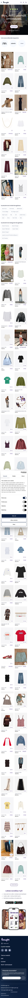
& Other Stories (22, 214)
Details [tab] (14, 476)
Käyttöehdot (3, 993)
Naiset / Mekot (15, 228)
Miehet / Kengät (5, 232)
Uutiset (3, 962)
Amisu (8, 217)
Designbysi (10, 262)
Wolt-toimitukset (6, 965)
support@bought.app (8, 990)
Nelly (21, 217)
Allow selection (14, 520)
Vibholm (10, 133)
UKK (2, 958)
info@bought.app (14, 987)
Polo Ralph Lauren (14, 211)
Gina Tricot (4, 208)
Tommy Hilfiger (5, 211)
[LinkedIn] (6, 950)
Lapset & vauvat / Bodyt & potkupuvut (10, 235)
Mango (24, 751)
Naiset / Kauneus (5, 225)
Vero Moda (11, 208)
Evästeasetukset (14, 992)
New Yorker (15, 217)
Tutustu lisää (14, 884)
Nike (11, 214)
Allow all (14, 515)
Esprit (3, 217)
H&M (11, 304)
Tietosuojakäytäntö (5, 995)
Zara (24, 69)
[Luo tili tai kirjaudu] (23, 2)
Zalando (10, 325)
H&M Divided (19, 208)
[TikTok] (9, 950)
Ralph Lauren (4, 214)
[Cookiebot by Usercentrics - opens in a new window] (21, 472)
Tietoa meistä (5, 955)
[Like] (12, 67)
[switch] (25, 502)
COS (16, 214)
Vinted (24, 176)
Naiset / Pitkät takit (6, 228)
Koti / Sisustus (5, 238)
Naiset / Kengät (15, 225)
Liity (23, 977)
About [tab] (23, 476)
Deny (14, 524)
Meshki (24, 112)
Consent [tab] (5, 476)
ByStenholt (10, 69)
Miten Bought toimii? (13, 30)
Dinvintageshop (22, 347)
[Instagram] (2, 950)
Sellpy (10, 709)
